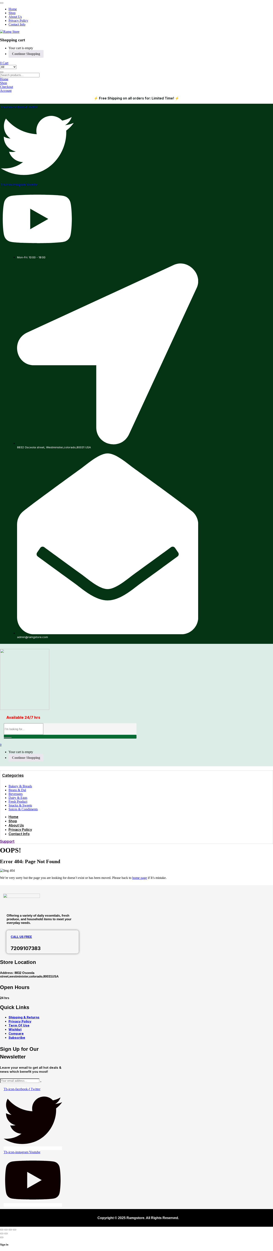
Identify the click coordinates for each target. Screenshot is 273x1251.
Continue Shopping (26, 54)
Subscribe (17, 1037)
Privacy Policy (20, 1021)
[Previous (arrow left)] (1, 1233)
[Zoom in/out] (1, 1229)
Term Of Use (19, 1025)
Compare (16, 1033)
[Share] (10, 1229)
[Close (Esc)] (14, 1229)
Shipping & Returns (24, 1017)
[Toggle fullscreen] (6, 1229)
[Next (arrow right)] (6, 1233)
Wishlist (15, 1029)
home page (139, 878)
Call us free (21, 937)
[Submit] (40, 1081)
